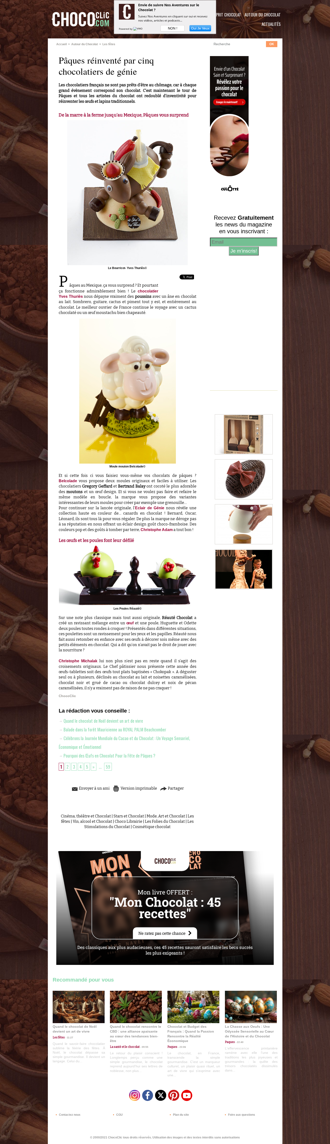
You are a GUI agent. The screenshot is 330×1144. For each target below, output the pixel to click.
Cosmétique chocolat (152, 826)
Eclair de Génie (149, 508)
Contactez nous (69, 1114)
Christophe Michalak (78, 661)
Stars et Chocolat (129, 816)
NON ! (172, 28)
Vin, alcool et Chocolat (92, 821)
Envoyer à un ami (94, 788)
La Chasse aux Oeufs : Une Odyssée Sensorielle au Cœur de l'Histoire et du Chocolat (249, 1031)
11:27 (69, 1037)
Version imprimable (138, 788)
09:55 (144, 1047)
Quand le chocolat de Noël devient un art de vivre (103, 721)
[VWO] (138, 28)
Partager (175, 788)
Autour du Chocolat (262, 15)
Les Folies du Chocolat (165, 821)
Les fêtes (108, 44)
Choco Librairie (128, 821)
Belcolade (68, 481)
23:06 (181, 1047)
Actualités (271, 24)
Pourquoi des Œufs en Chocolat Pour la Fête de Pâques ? (109, 755)
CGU (119, 1114)
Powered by (126, 28)
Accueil (61, 44)
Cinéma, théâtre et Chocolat (86, 816)
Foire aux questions (241, 1114)
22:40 (239, 1042)
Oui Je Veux (200, 28)
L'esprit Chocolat (225, 15)
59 (108, 767)
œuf (130, 623)
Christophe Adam (157, 530)
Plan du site (180, 1114)
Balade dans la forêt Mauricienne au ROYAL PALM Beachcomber (114, 729)
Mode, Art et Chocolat (166, 816)
